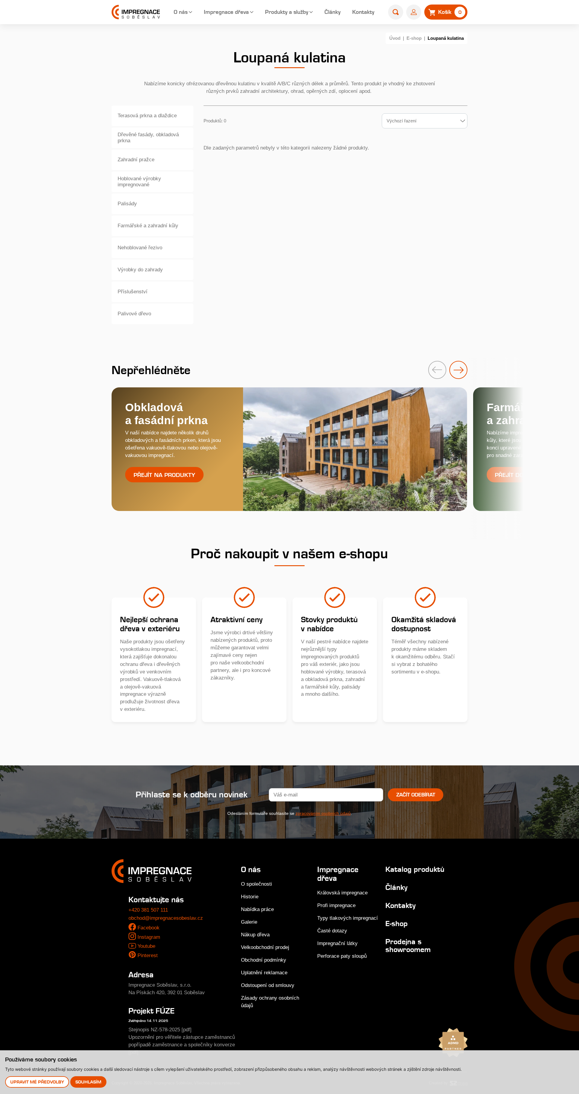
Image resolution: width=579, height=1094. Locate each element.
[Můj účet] (413, 12)
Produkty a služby (286, 12)
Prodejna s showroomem (408, 946)
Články (332, 12)
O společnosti (256, 884)
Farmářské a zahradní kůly (148, 226)
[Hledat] (395, 12)
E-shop (414, 38)
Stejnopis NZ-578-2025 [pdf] (159, 1030)
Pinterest (148, 955)
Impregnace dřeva (226, 12)
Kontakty (363, 12)
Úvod (394, 38)
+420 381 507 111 (148, 910)
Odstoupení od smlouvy (267, 985)
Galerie (249, 922)
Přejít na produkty (164, 474)
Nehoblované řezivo (140, 248)
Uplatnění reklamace (264, 973)
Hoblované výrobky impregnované (139, 182)
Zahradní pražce (136, 159)
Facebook (149, 928)
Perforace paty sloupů (342, 956)
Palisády (127, 204)
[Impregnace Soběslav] (136, 12)
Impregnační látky (337, 943)
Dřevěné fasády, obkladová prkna (148, 137)
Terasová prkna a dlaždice (147, 115)
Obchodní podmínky (263, 960)
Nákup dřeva (255, 935)
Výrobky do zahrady (140, 270)
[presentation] (437, 370)
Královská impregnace (342, 893)
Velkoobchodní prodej (265, 947)
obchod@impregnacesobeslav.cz (165, 918)
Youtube (146, 946)
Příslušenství (132, 292)
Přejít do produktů (526, 474)
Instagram (149, 937)
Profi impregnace (336, 905)
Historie (249, 897)
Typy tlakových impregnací (347, 918)
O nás (181, 12)
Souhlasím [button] (88, 1081)
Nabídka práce (257, 909)
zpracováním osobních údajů (323, 813)
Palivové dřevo (134, 314)
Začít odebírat (415, 795)
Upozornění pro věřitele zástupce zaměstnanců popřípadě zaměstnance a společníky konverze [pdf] (181, 1044)
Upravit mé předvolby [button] (37, 1081)
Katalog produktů (415, 869)
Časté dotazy (332, 931)
